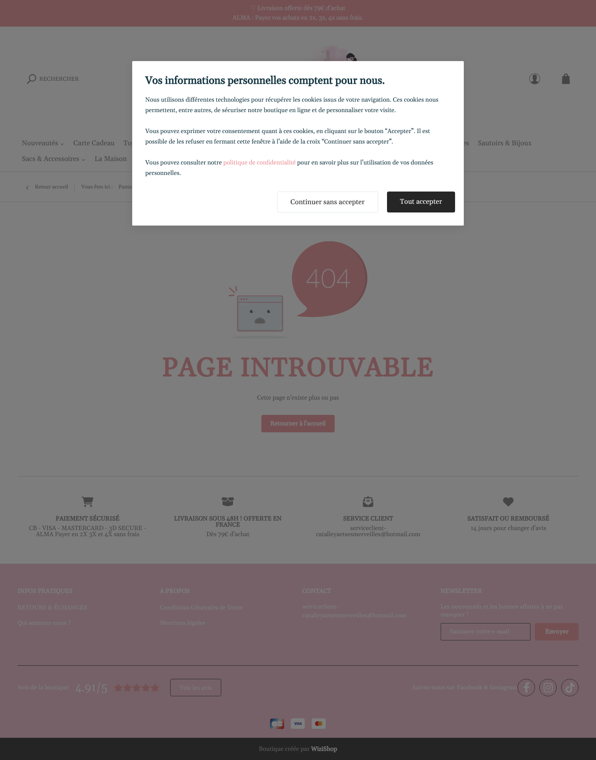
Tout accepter (421, 202)
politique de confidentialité (259, 163)
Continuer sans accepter (328, 202)
